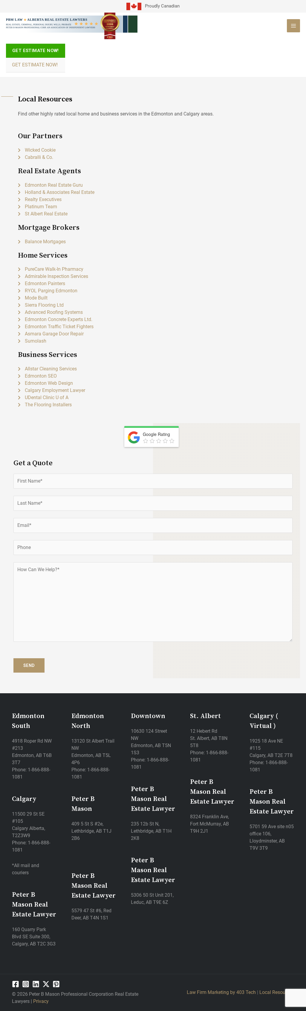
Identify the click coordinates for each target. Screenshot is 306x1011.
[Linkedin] (35, 984)
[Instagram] (25, 984)
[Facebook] (15, 984)
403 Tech (246, 992)
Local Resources (276, 992)
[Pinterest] (56, 984)
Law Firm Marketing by (211, 992)
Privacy (41, 1001)
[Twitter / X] (46, 984)
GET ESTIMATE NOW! (35, 65)
